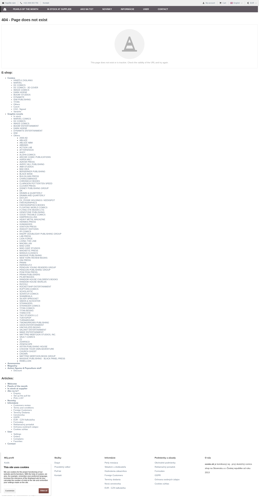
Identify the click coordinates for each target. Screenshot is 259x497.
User (9, 431)
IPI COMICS (25, 231)
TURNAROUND (26, 320)
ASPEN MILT (25, 159)
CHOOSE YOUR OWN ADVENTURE (36, 349)
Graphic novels (15, 114)
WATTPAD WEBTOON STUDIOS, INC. (37, 334)
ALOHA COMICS (27, 154)
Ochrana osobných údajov (25, 427)
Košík (6, 462)
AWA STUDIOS (26, 166)
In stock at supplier (17, 388)
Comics (11, 78)
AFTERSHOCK (26, 150)
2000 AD (23, 138)
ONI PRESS (25, 260)
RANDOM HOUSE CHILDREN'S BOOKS (38, 279)
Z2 (20, 339)
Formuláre (18, 422)
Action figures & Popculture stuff (24, 368)
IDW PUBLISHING (22, 99)
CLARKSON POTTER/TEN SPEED (35, 183)
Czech (16, 107)
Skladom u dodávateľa (115, 467)
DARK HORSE (20, 92)
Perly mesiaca (111, 462)
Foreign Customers (22, 410)
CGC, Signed (19, 109)
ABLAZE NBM (26, 142)
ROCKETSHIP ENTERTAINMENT (35, 286)
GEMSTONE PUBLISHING (32, 212)
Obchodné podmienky (165, 462)
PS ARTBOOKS (26, 277)
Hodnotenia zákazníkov (116, 471)
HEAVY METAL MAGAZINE (32, 219)
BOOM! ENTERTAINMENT (26, 126)
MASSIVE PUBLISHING (30, 255)
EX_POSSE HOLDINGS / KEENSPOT (37, 200)
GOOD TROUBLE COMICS (32, 214)
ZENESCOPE (25, 344)
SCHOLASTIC (26, 291)
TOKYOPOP (25, 318)
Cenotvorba (19, 415)
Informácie (12, 403)
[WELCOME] (5, 9)
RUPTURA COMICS (28, 289)
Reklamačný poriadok (23, 424)
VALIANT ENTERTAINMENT (32, 330)
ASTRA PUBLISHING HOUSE (33, 346)
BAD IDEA (24, 169)
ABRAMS (23, 145)
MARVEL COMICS (22, 119)
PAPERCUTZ (25, 265)
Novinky (11, 400)
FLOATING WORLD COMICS (33, 207)
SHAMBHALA (25, 296)
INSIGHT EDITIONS (29, 229)
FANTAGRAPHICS (28, 202)
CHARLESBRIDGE (28, 178)
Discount (17, 370)
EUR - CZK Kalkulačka (24, 419)
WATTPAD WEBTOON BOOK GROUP (37, 356)
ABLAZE (23, 140)
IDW (15, 133)
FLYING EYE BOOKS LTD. (32, 210)
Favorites (17, 441)
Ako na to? (13, 391)
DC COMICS (19, 85)
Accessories (13, 363)
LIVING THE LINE (27, 241)
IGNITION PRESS (27, 226)
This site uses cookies (16, 467)
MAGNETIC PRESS (28, 250)
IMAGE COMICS (21, 90)
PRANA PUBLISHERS (29, 274)
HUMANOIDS (25, 224)
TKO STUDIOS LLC (28, 315)
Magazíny (12, 366)
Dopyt (57, 462)
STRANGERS (25, 303)
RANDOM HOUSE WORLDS (32, 282)
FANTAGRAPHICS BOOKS (32, 205)
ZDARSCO (24, 342)
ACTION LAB (25, 147)
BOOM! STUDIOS (21, 95)
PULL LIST (18, 398)
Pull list (57, 471)
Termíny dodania (113, 479)
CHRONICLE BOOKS (29, 181)
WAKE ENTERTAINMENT (31, 332)
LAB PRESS (25, 236)
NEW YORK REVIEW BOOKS (33, 258)
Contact (11, 443)
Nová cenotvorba (113, 483)
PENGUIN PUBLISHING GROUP (34, 270)
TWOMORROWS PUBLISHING (34, 322)
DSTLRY (23, 198)
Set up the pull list (21, 395)
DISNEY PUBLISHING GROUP (34, 188)
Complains (18, 439)
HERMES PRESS (27, 222)
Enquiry (17, 393)
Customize (9, 491)
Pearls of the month (17, 386)
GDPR (16, 417)
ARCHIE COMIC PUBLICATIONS (35, 157)
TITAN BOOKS (26, 310)
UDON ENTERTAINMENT (31, 325)
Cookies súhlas (20, 429)
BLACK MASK (26, 174)
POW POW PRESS (28, 272)
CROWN (23, 354)
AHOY (22, 152)
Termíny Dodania (21, 412)
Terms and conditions (23, 407)
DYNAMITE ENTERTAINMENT (28, 130)
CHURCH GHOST (28, 351)
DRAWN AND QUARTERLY (32, 195)
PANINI (22, 262)
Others (16, 104)
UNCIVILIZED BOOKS (29, 327)
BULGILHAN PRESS (29, 176)
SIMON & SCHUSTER (29, 301)
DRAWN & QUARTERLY (30, 193)
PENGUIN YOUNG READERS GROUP (37, 267)
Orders (16, 436)
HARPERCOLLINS (28, 217)
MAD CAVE (24, 246)
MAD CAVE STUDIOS (29, 248)
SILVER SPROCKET (29, 298)
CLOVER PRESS (27, 186)
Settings (17, 434)
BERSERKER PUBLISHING (32, 171)
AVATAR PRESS (27, 162)
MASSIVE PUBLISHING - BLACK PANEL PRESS (42, 358)
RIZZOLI (23, 284)
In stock (17, 116)
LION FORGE (26, 238)
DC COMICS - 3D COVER (25, 87)
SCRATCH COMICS (28, 294)
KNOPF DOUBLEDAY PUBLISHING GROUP (40, 234)
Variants (17, 111)
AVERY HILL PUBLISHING (31, 164)
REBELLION (25, 361)
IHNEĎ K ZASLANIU (23, 80)
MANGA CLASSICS (28, 253)
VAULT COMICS (27, 337)
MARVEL (17, 83)
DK (20, 190)
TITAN (16, 102)
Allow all (43, 491)
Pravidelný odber (62, 467)
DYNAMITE (18, 97)
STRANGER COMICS (29, 306)
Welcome (12, 383)
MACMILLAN (25, 243)
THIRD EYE (25, 313)
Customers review (22, 405)
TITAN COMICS (26, 308)
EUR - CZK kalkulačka (115, 488)
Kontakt (58, 475)
